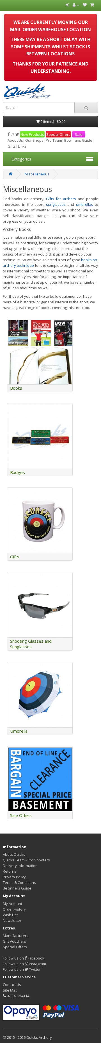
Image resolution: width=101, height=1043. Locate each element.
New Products (32, 134)
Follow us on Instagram (24, 963)
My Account (12, 903)
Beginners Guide (17, 888)
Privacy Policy (14, 876)
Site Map (10, 990)
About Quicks (14, 854)
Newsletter (12, 920)
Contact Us (12, 984)
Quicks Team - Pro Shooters (26, 860)
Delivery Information (20, 865)
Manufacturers (15, 935)
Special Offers (58, 134)
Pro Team (54, 140)
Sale (78, 134)
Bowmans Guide (78, 140)
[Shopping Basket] (92, 4)
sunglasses (56, 204)
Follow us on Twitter (22, 969)
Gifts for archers (61, 198)
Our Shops (34, 140)
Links (22, 146)
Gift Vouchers (14, 941)
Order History (14, 909)
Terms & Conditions (19, 882)
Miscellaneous (37, 174)
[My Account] (76, 4)
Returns (9, 871)
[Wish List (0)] (85, 4)
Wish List (10, 914)
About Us (15, 140)
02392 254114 (17, 995)
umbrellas (85, 204)
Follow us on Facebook (23, 958)
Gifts (12, 146)
